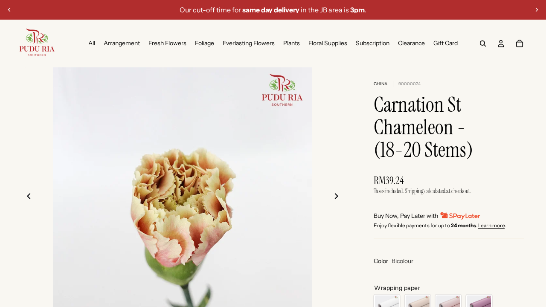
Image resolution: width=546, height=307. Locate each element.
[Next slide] (536, 9)
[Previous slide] (9, 9)
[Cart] (519, 43)
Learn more (491, 225)
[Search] (482, 43)
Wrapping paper (397, 288)
